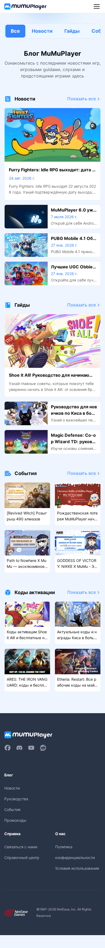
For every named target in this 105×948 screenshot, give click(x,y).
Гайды (72, 31)
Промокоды (15, 820)
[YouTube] (31, 748)
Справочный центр (21, 857)
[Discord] (19, 748)
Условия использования (77, 868)
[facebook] (7, 748)
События (12, 809)
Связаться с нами (20, 847)
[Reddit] (43, 748)
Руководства (16, 799)
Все (15, 31)
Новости (42, 31)
